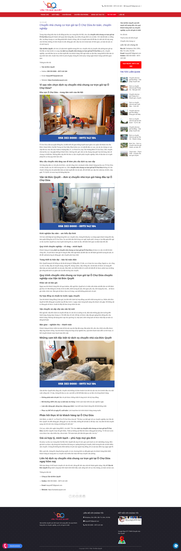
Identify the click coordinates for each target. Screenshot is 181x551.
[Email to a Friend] (77, 496)
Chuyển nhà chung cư (127, 41)
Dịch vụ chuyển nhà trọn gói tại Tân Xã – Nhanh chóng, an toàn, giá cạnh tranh (135, 137)
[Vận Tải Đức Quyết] (57, 6)
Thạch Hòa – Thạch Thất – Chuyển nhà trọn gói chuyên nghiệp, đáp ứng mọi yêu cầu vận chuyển (135, 153)
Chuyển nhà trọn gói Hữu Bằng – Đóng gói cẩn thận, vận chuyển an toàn (135, 112)
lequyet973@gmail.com (133, 53)
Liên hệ (121, 14)
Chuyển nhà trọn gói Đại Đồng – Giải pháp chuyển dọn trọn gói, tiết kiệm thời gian (135, 80)
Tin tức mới (111, 14)
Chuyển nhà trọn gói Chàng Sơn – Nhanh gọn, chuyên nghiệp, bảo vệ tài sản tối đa (135, 96)
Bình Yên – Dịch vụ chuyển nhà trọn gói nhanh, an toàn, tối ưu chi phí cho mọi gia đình (135, 145)
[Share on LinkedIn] (84, 496)
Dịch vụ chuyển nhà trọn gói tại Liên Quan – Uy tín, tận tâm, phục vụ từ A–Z (135, 121)
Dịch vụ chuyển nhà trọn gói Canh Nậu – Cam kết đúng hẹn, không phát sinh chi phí (134, 104)
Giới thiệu (55, 14)
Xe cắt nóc (123, 34)
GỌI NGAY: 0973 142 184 (131, 65)
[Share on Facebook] (70, 496)
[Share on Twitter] (73, 496)
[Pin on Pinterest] (80, 496)
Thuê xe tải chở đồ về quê (129, 38)
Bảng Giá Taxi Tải (97, 14)
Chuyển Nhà (66, 14)
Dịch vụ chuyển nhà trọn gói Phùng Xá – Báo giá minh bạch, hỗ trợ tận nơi (135, 88)
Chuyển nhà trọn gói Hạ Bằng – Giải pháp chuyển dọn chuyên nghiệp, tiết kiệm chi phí (135, 129)
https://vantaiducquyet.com (57, 80)
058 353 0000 (130, 55)
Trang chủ (45, 14)
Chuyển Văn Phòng (81, 14)
